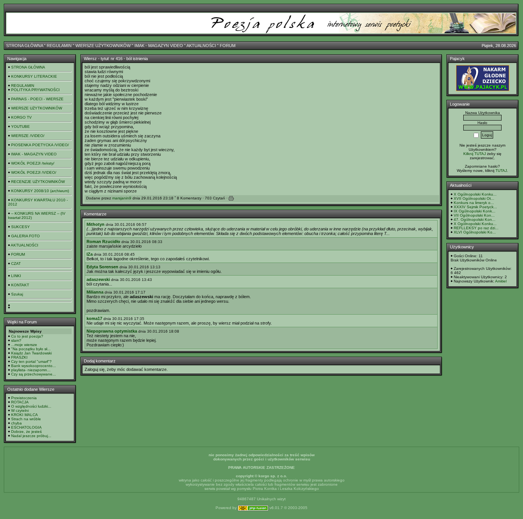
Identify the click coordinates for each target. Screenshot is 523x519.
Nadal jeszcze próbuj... (31, 436)
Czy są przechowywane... (33, 374)
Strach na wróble (26, 419)
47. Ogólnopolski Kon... (474, 219)
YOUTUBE (20, 126)
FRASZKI (19, 357)
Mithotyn (96, 224)
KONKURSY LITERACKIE (34, 76)
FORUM (227, 45)
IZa (90, 254)
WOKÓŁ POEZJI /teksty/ (32, 163)
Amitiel (501, 281)
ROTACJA (20, 402)
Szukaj (17, 294)
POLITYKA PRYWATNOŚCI (35, 90)
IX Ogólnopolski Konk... (474, 211)
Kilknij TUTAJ (474, 154)
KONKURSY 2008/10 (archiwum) (40, 191)
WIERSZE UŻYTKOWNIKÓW (103, 45)
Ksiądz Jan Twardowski (31, 353)
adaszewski (98, 279)
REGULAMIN (59, 45)
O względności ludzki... (31, 406)
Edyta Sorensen (102, 266)
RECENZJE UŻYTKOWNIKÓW (38, 182)
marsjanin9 (121, 198)
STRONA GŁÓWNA (24, 45)
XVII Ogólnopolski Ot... (474, 198)
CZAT (16, 263)
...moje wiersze (24, 345)
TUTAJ (501, 170)
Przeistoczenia (24, 398)
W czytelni (20, 410)
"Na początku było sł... (31, 349)
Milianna (95, 292)
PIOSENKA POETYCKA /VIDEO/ (40, 145)
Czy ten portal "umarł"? (31, 361)
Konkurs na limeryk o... (474, 203)
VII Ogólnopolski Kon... (474, 215)
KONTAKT (20, 285)
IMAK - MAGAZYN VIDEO (158, 45)
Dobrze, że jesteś (26, 431)
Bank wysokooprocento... (33, 366)
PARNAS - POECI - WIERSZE (37, 99)
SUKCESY (20, 227)
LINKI (16, 276)
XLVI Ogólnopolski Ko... (475, 232)
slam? (16, 340)
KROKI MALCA (24, 415)
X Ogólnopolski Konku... (475, 194)
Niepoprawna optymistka (112, 331)
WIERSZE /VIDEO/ (27, 136)
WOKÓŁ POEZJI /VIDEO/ (33, 172)
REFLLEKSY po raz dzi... (476, 228)
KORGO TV (21, 117)
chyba (16, 423)
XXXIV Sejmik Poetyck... (475, 207)
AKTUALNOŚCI (201, 45)
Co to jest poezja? (27, 336)
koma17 (94, 318)
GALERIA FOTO (25, 236)
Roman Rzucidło (103, 241)
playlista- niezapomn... (31, 370)
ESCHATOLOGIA (26, 427)
